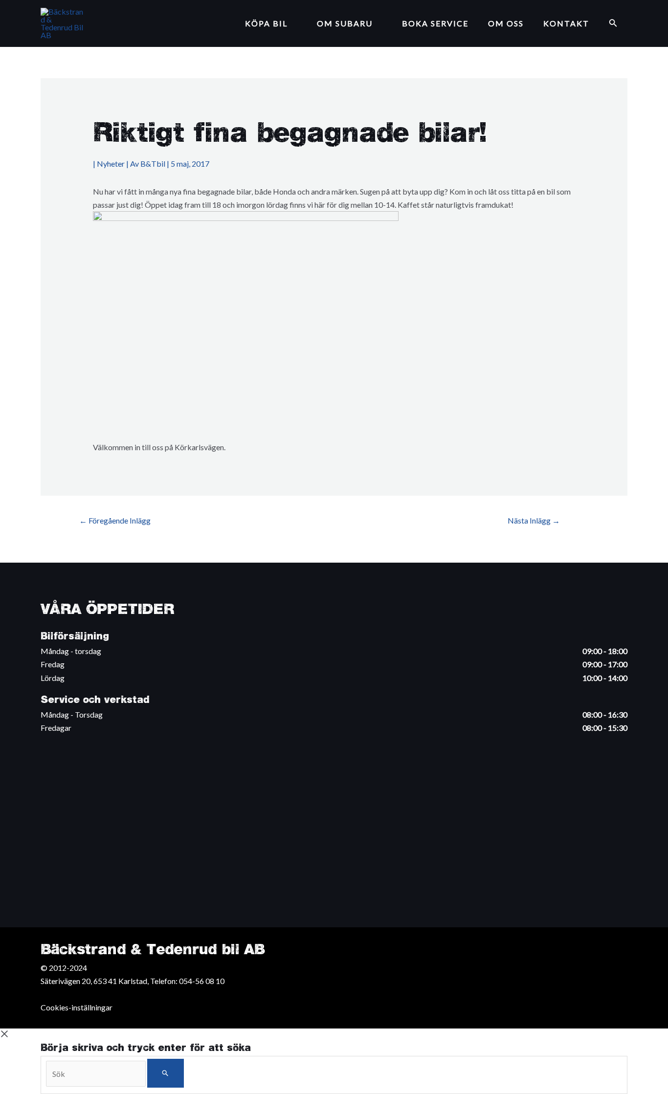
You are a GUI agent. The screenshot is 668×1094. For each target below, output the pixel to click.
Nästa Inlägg (534, 520)
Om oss (506, 23)
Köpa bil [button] (266, 23)
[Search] (165, 1073)
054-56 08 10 (201, 980)
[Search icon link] (613, 23)
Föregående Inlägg (115, 520)
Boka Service (435, 23)
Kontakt (566, 23)
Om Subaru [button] (345, 23)
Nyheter (111, 163)
